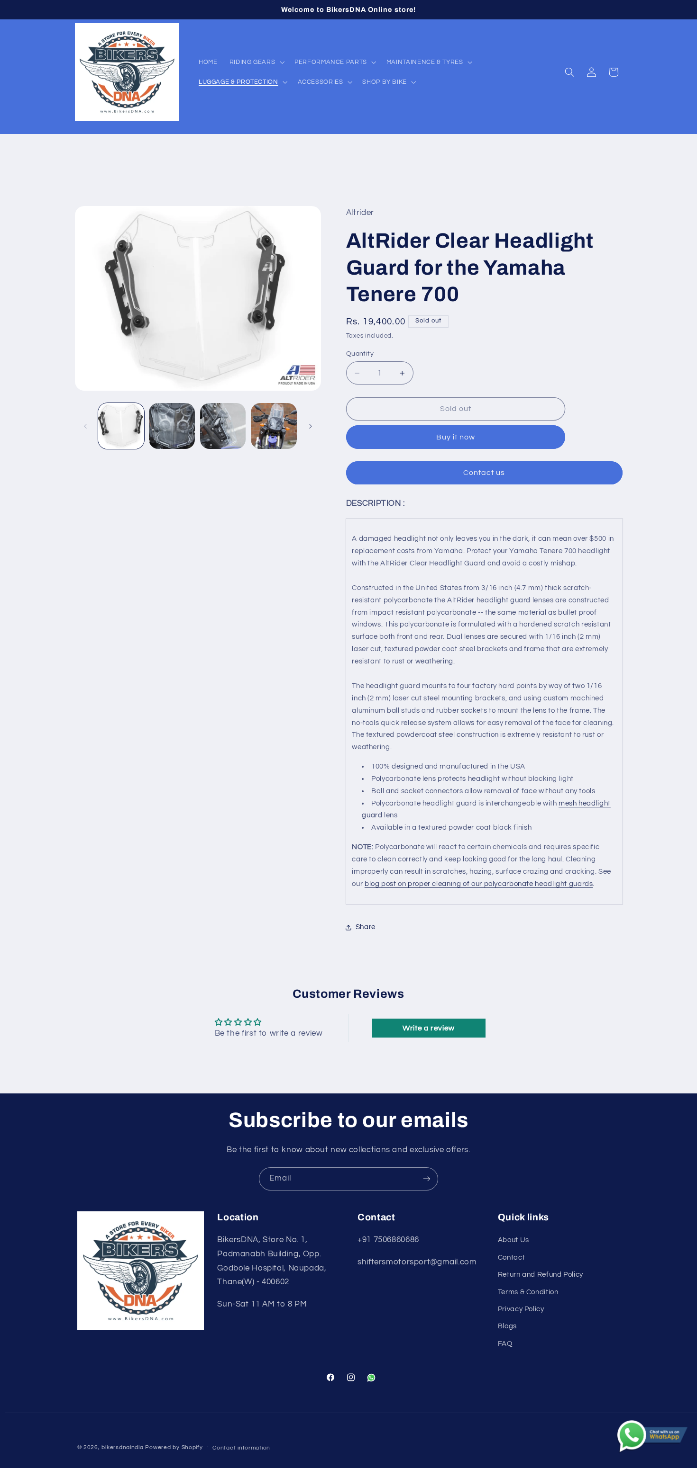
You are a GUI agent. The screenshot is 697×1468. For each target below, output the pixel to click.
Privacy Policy (521, 1309)
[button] (256, 62)
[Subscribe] (427, 1179)
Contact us (484, 472)
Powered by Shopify (173, 1447)
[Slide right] (310, 426)
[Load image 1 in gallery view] (121, 426)
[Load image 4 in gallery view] (274, 426)
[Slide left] (85, 426)
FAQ (505, 1343)
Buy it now (456, 437)
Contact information (241, 1447)
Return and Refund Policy (540, 1274)
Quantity (360, 353)
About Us (513, 1240)
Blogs (507, 1326)
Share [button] (366, 927)
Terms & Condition (528, 1292)
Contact (511, 1257)
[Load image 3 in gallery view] (223, 426)
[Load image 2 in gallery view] (172, 426)
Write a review (429, 1028)
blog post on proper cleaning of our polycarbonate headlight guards (479, 883)
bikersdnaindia (122, 1447)
